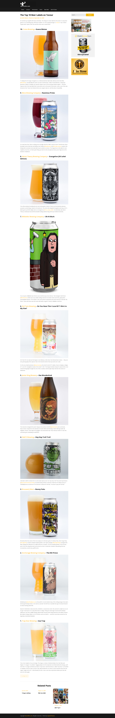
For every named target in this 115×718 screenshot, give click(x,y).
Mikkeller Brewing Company (33, 216)
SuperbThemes (51, 715)
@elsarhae (23, 82)
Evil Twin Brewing (29, 306)
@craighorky (24, 542)
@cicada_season (57, 146)
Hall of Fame (54, 9)
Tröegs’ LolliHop (26, 693)
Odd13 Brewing (28, 437)
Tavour (57, 22)
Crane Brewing (28, 29)
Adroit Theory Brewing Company (34, 156)
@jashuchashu (53, 427)
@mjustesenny (37, 365)
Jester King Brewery (29, 375)
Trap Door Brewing (29, 621)
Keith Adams (25, 18)
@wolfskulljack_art (31, 602)
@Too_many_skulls (48, 210)
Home (22, 9)
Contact (28, 9)
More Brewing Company (31, 93)
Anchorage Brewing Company (33, 553)
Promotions (35, 9)
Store (41, 9)
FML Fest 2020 (42, 693)
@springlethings (57, 542)
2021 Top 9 (57, 708)
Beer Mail (46, 9)
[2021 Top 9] (60, 695)
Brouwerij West (28, 489)
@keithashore (24, 297)
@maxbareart (47, 146)
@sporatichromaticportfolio (27, 482)
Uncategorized (24, 676)
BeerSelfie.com (28, 715)
